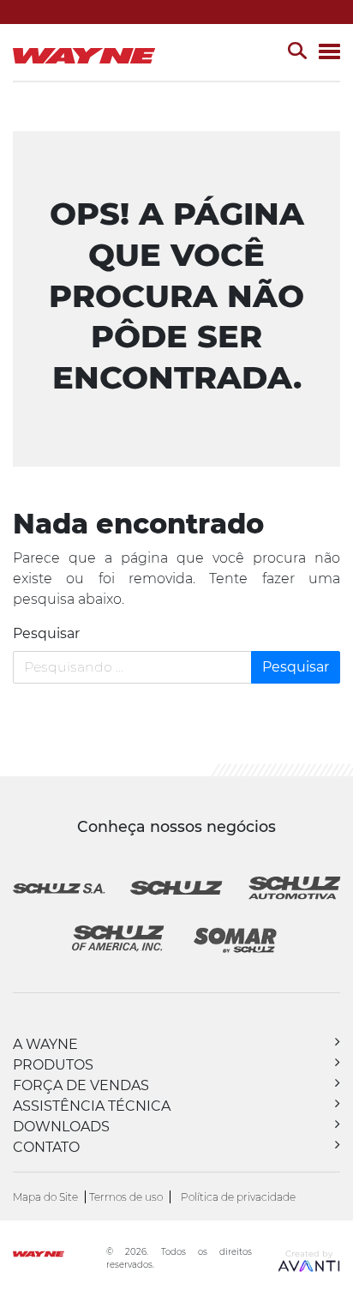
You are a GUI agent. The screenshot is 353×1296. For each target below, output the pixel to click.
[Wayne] (58, 1256)
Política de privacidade (238, 1197)
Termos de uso (126, 1197)
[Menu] (329, 52)
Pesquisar (46, 633)
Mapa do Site (45, 1197)
